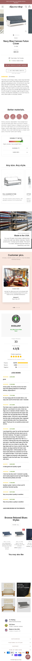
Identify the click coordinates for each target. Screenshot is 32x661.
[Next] (29, 186)
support (15, 646)
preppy (3, 88)
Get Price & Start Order (17, 65)
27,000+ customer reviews (16, 626)
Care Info (16, 152)
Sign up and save (15, 649)
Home (15, 38)
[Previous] (2, 186)
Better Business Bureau (15, 621)
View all (16, 524)
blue (23, 79)
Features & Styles (16, 642)
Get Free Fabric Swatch (17, 70)
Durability (16, 148)
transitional (10, 83)
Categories (15, 639)
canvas (25, 88)
